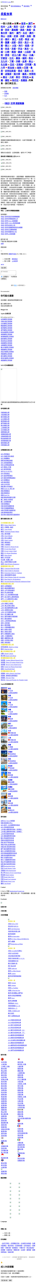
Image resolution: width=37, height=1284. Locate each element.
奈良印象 (20, 1092)
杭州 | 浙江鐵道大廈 (7, 614)
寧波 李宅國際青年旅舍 (8, 862)
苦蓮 (2, 243)
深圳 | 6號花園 (5, 623)
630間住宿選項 (12, 693)
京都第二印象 (22, 1097)
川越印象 (20, 1066)
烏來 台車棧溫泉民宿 (7, 465)
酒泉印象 (4, 1125)
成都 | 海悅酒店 (5, 642)
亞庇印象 (4, 1148)
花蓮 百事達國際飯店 (7, 508)
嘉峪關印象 (4, 1122)
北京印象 (4, 1062)
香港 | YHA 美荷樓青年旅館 (9, 594)
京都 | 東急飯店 (5, 542)
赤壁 (22, 36)
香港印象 (4, 1131)
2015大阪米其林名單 (14, 1022)
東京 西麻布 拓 (12, 963)
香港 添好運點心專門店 (15, 993)
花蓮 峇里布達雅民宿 (7, 506)
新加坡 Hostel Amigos (7, 875)
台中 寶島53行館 (6, 467)
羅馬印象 (20, 1149)
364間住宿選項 (12, 791)
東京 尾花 (11, 1013)
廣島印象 (20, 1112)
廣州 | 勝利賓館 (5, 625)
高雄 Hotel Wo (5, 495)
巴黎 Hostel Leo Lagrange (8, 879)
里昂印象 (20, 1137)
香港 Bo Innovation (13, 936)
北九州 (4, 61)
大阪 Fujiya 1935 (13, 924)
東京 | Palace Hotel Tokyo (8, 525)
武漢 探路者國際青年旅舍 (9, 853)
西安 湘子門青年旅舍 (7, 842)
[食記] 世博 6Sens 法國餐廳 (9, 221)
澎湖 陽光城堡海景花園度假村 (10, 514)
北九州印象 (21, 1118)
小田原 (27, 52)
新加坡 (11, 68)
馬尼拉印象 (21, 1158)
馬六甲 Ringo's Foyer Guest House (11, 872)
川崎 (7, 52)
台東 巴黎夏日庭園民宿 (8, 510)
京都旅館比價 (5, 412)
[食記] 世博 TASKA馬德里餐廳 (10, 223)
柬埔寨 (12, 782)
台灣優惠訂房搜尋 (6, 319)
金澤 (24, 61)
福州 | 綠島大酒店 (6, 629)
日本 (11, 690)
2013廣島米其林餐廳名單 (16, 1043)
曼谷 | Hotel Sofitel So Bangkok (10, 570)
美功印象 (4, 1165)
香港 (23, 23)
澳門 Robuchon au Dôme (15, 944)
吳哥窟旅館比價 (6, 440)
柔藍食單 (6, 14)
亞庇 (12, 64)
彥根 (7, 55)
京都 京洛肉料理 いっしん (16, 958)
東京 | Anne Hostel (6, 529)
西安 (7, 30)
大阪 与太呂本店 (13, 953)
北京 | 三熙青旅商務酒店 (8, 621)
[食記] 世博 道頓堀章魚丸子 (9, 219)
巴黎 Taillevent (12, 968)
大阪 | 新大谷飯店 (6, 538)
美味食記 (15, 259)
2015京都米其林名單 (14, 1020)
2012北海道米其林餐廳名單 (16, 1040)
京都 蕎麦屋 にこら (14, 1006)
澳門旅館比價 (5, 423)
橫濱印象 (20, 1068)
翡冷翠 (17, 74)
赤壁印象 (4, 1103)
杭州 (3, 27)
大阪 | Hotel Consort (7, 540)
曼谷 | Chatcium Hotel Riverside (10, 568)
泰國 (11, 775)
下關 (11, 61)
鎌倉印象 (20, 1071)
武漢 (16, 36)
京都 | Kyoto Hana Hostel (8, 549)
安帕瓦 (25, 77)
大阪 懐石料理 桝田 (14, 956)
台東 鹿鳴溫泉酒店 (7, 512)
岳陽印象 (4, 1101)
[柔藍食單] (1, 903)
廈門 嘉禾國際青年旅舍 (8, 849)
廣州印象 (4, 1068)
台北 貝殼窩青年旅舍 (7, 827)
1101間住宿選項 (13, 742)
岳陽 (9, 36)
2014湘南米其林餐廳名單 (16, 1038)
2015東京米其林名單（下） (16, 1032)
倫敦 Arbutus (12, 985)
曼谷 (5, 77)
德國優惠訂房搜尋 (6, 349)
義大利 (12, 810)
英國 (11, 796)
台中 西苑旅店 (5, 473)
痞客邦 (11, 254)
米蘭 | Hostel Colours (7, 653)
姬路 (27, 45)
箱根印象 (20, 1075)
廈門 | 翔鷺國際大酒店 (8, 634)
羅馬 (24, 74)
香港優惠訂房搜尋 (6, 328)
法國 (11, 803)
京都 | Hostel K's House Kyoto (9, 547)
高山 (31, 61)
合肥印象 (4, 1090)
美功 (18, 77)
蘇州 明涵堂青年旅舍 (7, 838)
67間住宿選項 (12, 728)
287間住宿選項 (12, 707)
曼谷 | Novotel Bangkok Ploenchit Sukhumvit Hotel (15, 581)
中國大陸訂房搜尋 (6, 321)
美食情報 (15, 88)
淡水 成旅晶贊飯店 (7, 463)
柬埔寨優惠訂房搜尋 (7, 336)
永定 (25, 33)
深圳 (20, 42)
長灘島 (24, 80)
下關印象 (20, 1116)
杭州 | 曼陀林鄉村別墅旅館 (9, 616)
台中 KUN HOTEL (6, 471)
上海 (9, 27)
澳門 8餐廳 (11, 941)
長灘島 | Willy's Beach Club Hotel (10, 673)
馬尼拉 (15, 80)
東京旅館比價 (5, 417)
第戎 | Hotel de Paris (7, 649)
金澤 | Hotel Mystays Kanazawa (10, 564)
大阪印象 (20, 1081)
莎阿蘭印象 (4, 1150)
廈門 (18, 33)
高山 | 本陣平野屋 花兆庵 (8, 562)
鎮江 (14, 39)
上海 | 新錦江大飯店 (7, 603)
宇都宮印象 (21, 1105)
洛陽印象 (4, 1116)
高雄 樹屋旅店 (5, 493)
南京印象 (4, 1081)
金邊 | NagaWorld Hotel (8, 669)
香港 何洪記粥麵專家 (14, 995)
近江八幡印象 (22, 1079)
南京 (16, 27)
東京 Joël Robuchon (14, 929)
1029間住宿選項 (13, 749)
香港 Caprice (12, 973)
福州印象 (4, 1075)
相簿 (5, 91)
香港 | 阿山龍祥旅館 (7, 592)
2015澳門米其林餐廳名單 (16, 1050)
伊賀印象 (20, 1088)
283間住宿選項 (12, 714)
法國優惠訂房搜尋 (6, 345)
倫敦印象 (20, 1123)
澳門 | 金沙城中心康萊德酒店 (10, 597)
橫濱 (13, 52)
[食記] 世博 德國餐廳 (14, 103)
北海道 (23, 1250)
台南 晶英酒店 (5, 482)
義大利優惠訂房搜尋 (7, 347)
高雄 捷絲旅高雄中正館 (8, 497)
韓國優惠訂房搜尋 (6, 326)
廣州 (31, 33)
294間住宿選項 (12, 700)
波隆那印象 (21, 1145)
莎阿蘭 (28, 64)
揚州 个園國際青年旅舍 (8, 860)
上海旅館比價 (5, 427)
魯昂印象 (20, 1131)
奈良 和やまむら (13, 926)
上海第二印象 (5, 1066)
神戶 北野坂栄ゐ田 (14, 1016)
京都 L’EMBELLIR (14, 1011)
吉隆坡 (19, 64)
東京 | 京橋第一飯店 (7, 527)
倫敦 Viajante (12, 983)
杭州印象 (4, 1092)
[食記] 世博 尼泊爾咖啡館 (9, 229)
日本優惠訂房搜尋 (6, 323)
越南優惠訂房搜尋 (6, 338)
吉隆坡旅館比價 (6, 436)
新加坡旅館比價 (6, 438)
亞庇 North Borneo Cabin (8, 868)
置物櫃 (29, 1250)
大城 (11, 77)
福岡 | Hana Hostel (6, 555)
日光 (11, 58)
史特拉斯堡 (10, 71)
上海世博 (15, 261)
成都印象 (4, 1110)
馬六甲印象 (4, 1152)
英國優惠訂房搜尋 (6, 343)
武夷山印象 (4, 1079)
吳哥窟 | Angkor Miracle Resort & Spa (12, 660)
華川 (7, 45)
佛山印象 (4, 1071)
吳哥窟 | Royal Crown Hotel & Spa (11, 664)
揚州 (7, 39)
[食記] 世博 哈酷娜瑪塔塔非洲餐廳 (11, 227)
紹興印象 (4, 1094)
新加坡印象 (4, 1158)
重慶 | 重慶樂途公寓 (7, 638)
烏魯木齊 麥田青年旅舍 (8, 847)
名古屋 (4, 64)
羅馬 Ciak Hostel (6, 883)
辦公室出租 (30, 1247)
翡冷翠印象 (21, 1147)
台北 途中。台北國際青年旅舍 (10, 825)
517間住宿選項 (12, 784)
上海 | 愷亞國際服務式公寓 (9, 608)
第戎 (20, 71)
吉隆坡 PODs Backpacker (8, 870)
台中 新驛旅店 (5, 480)
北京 (22, 27)
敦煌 (29, 30)
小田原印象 (21, 1073)
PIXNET (8, 1257)
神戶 (20, 45)
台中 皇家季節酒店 (7, 475)
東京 (26, 49)
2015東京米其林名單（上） (16, 1030)
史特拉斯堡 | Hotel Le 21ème (9, 647)
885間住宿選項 (12, 756)
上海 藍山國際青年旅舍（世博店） (12, 829)
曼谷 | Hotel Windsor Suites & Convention (13, 577)
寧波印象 (4, 1097)
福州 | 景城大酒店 (6, 631)
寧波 (27, 39)
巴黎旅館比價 (5, 445)
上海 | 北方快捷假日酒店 (8, 612)
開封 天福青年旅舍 (7, 857)
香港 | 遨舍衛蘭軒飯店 (8, 588)
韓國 (11, 747)
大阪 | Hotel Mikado (6, 536)
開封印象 (4, 1118)
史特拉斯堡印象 (23, 1133)
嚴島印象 (20, 1114)
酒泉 (22, 30)
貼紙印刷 (11, 1252)
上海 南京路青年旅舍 (7, 834)
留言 (14, 254)
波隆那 (8, 74)
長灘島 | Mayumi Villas (7, 678)
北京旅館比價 (5, 430)
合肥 (20, 39)
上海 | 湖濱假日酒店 (7, 610)
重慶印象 (4, 1107)
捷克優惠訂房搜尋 (6, 356)
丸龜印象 (20, 1101)
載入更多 (3, 267)
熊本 (31, 58)
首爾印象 (4, 1141)
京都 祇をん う (12, 1008)
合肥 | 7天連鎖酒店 (6, 636)
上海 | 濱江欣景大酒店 (8, 605)
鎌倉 (20, 52)
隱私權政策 (32, 1257)
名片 (5, 96)
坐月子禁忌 (5, 1243)
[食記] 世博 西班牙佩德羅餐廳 (10, 216)
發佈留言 (3, 278)
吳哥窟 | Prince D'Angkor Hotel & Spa (12, 662)
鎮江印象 (4, 1088)
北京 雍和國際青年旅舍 (8, 836)
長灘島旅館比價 (6, 434)
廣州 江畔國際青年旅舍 (8, 851)
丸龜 (31, 55)
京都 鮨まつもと (13, 1003)
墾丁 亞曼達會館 (6, 501)
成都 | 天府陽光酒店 (7, 640)
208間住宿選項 (12, 763)
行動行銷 (8, 1247)
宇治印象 (20, 1099)
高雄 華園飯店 (5, 491)
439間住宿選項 (12, 721)
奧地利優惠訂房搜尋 (7, 358)
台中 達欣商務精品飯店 (8, 478)
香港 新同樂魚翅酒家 (14, 976)
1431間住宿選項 (13, 805)
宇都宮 (4, 58)
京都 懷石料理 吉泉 (14, 931)
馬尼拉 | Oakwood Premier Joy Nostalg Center (14, 680)
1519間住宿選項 (13, 798)
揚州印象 (4, 1086)
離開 (10, 1280)
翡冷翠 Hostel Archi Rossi (8, 656)
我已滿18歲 (4, 1280)
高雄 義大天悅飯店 (7, 486)
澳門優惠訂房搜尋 (6, 330)
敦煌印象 (4, 1127)
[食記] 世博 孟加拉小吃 (8, 225)
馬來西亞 (13, 754)
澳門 (30, 23)
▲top (2, 264)
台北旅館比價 (5, 419)
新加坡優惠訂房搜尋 (7, 332)
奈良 (7, 49)
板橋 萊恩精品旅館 (7, 460)
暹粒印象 (4, 1173)
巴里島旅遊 (18, 1245)
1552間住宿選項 (13, 777)
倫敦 (19, 68)
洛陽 (29, 36)
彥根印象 (20, 1077)
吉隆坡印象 (4, 1146)
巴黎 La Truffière (13, 988)
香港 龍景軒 (12, 934)
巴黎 (26, 68)
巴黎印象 (20, 1129)
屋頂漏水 (15, 1247)
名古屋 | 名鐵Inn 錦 (7, 559)
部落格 (6, 93)
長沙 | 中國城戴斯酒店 (8, 627)
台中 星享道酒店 (6, 469)
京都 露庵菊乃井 (13, 961)
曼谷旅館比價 (5, 425)
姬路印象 (20, 1090)
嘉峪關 (14, 30)
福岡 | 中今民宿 (5, 557)
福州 (11, 33)
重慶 (7, 42)
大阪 (14, 45)
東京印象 (20, 1062)
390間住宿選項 (12, 770)
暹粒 (7, 80)
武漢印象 (4, 1105)
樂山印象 (4, 1112)
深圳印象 (4, 1135)
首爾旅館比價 (5, 432)
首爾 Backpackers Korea (8, 866)
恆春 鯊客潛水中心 (7, 823)
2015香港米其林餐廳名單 (16, 1048)
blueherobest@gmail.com (17, 891)
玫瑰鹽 (3, 1250)
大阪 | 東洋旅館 (5, 534)
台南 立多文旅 (5, 484)
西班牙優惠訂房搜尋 (7, 351)
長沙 (26, 42)
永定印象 (4, 1077)
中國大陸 (13, 733)
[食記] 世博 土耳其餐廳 (8, 234)
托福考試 (9, 1250)
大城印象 (4, 1167)
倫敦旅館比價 (5, 443)
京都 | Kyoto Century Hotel (9, 551)
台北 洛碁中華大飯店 (7, 456)
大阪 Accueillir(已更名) (15, 951)
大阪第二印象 (22, 1084)
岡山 (25, 55)
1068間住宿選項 (13, 812)
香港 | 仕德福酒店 (6, 586)
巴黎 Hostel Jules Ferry (7, 877)
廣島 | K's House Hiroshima (9, 553)
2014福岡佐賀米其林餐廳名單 (17, 1045)
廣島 (18, 58)
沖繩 (18, 61)
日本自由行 (27, 1245)
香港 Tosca (11, 998)
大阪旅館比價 (5, 414)
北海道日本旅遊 (26, 1243)
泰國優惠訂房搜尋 (6, 334)
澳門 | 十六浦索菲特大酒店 (9, 599)
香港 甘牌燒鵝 (12, 1001)
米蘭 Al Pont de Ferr (14, 990)
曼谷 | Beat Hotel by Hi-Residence (11, 579)
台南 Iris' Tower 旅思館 (8, 821)
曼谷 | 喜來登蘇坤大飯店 (8, 575)
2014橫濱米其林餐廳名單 (16, 1035)
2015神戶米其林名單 (14, 1025)
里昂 (26, 71)
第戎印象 (20, 1135)
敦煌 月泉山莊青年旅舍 (8, 844)
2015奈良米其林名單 (14, 1027)
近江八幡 (16, 55)
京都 (13, 49)
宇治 (20, 49)
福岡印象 (28, 1118)
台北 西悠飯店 (5, 454)
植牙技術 (11, 1245)
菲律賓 (12, 789)
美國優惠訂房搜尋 (6, 360)
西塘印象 (4, 1099)
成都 (13, 42)
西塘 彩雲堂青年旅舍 (7, 840)
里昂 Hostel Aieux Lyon (8, 881)
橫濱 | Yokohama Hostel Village (10, 531)
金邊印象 (4, 1171)
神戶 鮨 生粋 (12, 966)
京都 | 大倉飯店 (5, 544)
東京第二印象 (22, 1064)
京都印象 (20, 1094)
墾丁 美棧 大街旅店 (7, 499)
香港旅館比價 (5, 421)
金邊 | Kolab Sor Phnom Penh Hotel (11, 667)
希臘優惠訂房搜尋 (6, 354)
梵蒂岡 (32, 74)
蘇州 (29, 27)
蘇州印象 (4, 1084)
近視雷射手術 (15, 1243)
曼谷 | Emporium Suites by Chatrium (11, 573)
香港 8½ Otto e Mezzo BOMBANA (18, 939)
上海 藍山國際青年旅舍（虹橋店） (12, 831)
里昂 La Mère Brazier (14, 971)
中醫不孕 (22, 1247)
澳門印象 (4, 1133)
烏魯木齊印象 (5, 1129)
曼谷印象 (4, 1163)
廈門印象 (4, 1073)
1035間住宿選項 (13, 735)
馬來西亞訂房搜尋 (6, 341)
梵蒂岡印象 (21, 1153)
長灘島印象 (21, 1160)
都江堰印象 (4, 1114)
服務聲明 (19, 1259)
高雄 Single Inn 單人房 (7, 488)
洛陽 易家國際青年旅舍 (8, 855)
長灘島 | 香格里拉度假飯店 (9, 675)
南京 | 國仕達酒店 (6, 618)
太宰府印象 (21, 1107)
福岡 (24, 58)
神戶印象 (20, 1086)
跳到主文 (3, 19)
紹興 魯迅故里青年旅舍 (8, 864)
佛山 (3, 36)
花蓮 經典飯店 (5, 504)
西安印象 (4, 1120)
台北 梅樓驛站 (5, 458)
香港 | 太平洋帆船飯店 (8, 590)
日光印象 (20, 1103)
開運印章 (16, 1250)
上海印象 (4, 1064)
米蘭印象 (20, 1142)
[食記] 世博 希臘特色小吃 (9, 232)
